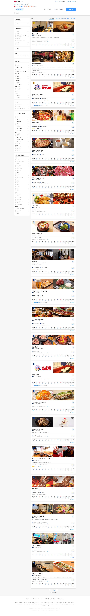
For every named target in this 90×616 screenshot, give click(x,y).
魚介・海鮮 (51, 603)
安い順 (71, 18)
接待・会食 (25, 602)
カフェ (36, 603)
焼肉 (57, 602)
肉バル (33, 603)
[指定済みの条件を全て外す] (44, 9)
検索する (71, 9)
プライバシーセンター (39, 598)
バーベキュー (43, 605)
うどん (24, 603)
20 (72, 504)
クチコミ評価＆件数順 (65, 18)
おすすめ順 (52, 18)
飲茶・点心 (28, 603)
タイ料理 (17, 603)
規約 (45, 598)
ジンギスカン (45, 603)
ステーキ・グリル (71, 602)
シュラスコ (40, 603)
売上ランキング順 (57, 18)
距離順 (74, 18)
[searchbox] (30, 9)
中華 (48, 602)
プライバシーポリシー (29, 598)
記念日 (33, 602)
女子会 (16, 602)
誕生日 (29, 602)
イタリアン (37, 602)
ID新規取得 (69, 1)
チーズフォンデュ (57, 603)
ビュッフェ (51, 602)
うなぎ (21, 603)
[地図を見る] (73, 40)
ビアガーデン (71, 603)
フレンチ (41, 602)
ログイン (74, 1)
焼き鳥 (62, 603)
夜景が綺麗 (20, 602)
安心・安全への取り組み (52, 598)
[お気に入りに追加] (73, 34)
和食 (45, 602)
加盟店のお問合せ (60, 598)
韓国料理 (65, 603)
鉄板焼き (64, 602)
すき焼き (60, 602)
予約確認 (63, 1)
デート (48, 605)
